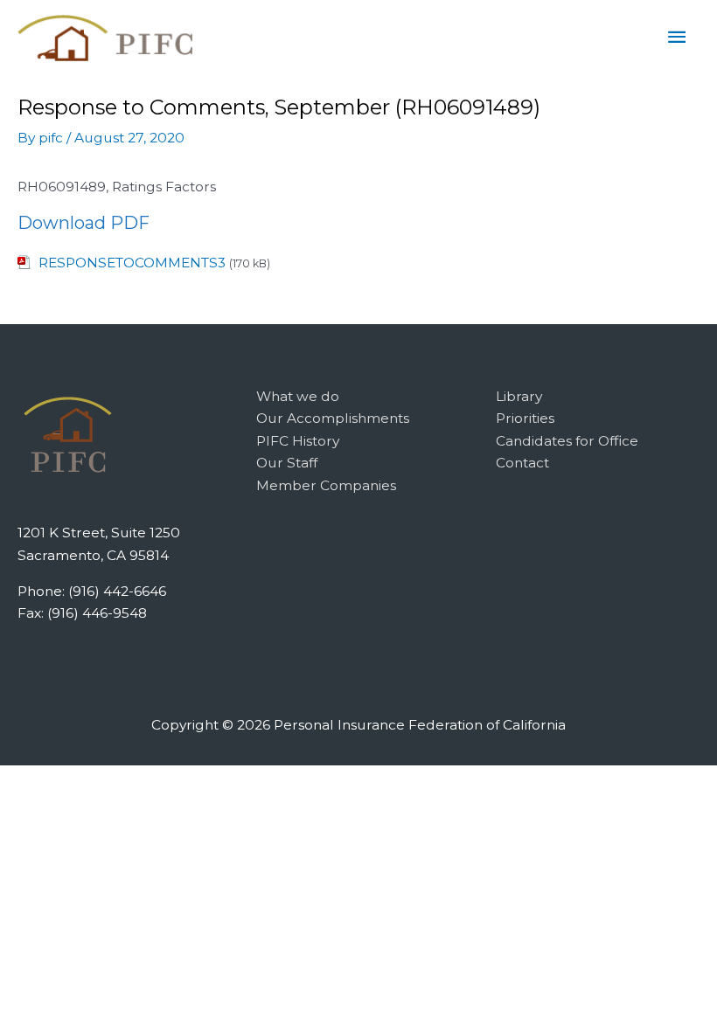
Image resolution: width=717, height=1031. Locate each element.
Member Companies (326, 485)
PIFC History (297, 440)
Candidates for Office (567, 440)
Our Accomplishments (332, 418)
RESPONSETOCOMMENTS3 (132, 262)
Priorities (525, 418)
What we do (297, 396)
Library (519, 396)
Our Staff (286, 462)
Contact (522, 462)
